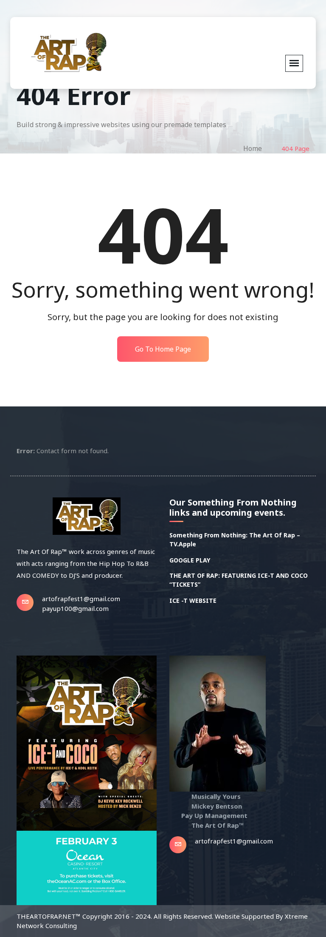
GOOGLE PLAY (189, 560)
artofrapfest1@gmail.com (81, 598)
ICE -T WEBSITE (192, 600)
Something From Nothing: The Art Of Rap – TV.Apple (234, 539)
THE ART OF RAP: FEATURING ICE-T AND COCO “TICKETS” (238, 579)
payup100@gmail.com (75, 608)
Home (252, 148)
